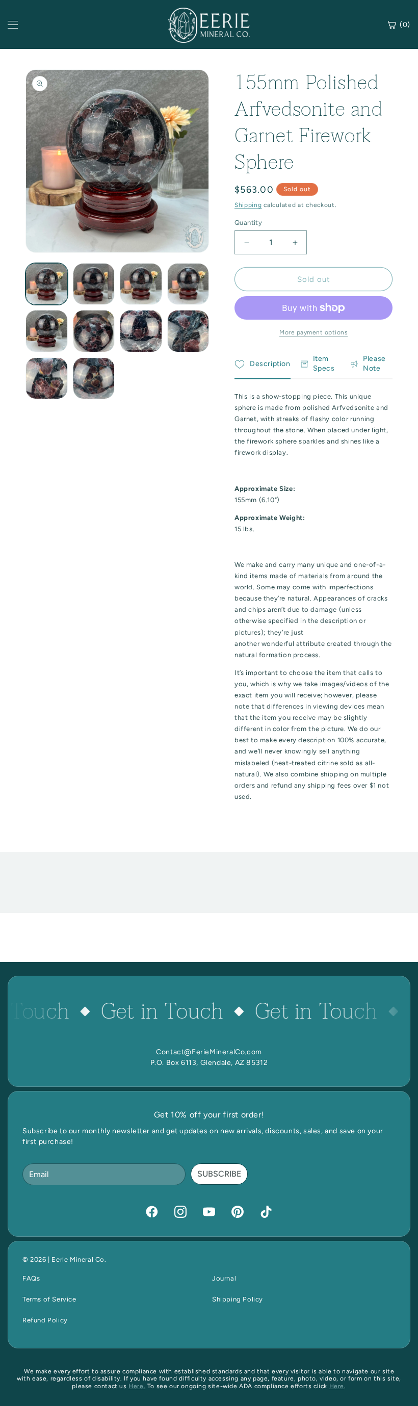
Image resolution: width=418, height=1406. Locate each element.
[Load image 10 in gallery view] (94, 378)
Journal (224, 1278)
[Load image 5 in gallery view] (46, 331)
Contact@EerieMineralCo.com (209, 1052)
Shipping (248, 205)
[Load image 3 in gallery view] (141, 284)
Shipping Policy (237, 1299)
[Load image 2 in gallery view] (94, 284)
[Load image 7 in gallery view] (141, 331)
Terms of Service (49, 1299)
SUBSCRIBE (219, 1174)
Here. (136, 1386)
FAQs (31, 1278)
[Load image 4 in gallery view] (188, 284)
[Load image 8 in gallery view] (188, 331)
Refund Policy (45, 1320)
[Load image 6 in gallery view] (94, 331)
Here (336, 1386)
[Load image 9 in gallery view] (46, 378)
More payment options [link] (313, 332)
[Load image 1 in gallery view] (46, 284)
